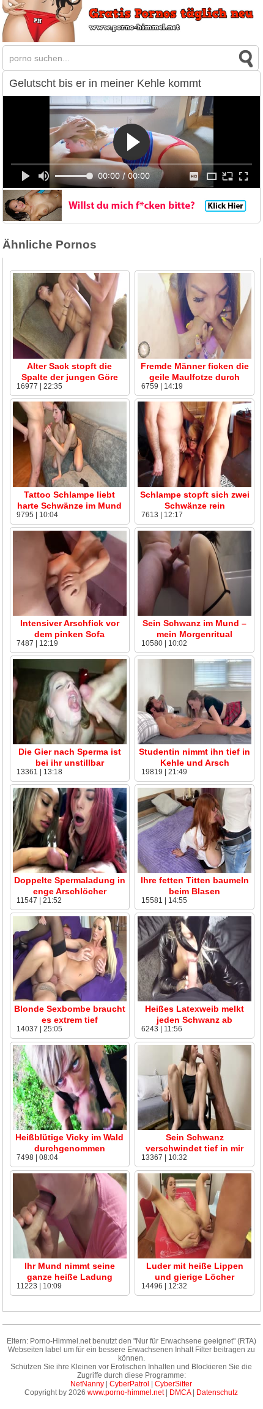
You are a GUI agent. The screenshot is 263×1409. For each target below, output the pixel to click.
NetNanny (87, 1384)
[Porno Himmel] (131, 40)
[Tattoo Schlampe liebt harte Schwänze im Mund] (70, 484)
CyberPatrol (129, 1384)
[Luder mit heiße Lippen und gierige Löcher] (194, 1256)
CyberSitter (173, 1384)
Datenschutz (217, 1392)
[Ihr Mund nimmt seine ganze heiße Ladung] (70, 1256)
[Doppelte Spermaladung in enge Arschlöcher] (70, 870)
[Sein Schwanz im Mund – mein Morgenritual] (194, 613)
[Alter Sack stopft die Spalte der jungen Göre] (70, 356)
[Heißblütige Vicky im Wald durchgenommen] (70, 1127)
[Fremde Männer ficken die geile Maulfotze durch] (194, 356)
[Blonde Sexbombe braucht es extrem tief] (70, 999)
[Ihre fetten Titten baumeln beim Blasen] (194, 870)
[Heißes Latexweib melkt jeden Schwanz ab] (194, 999)
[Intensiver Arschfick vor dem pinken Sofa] (70, 613)
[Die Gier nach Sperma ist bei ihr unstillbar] (70, 742)
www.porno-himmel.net (125, 1392)
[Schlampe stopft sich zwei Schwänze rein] (194, 484)
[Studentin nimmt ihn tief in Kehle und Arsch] (194, 742)
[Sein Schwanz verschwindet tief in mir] (194, 1127)
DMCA (180, 1392)
